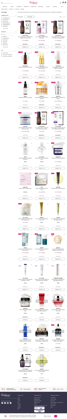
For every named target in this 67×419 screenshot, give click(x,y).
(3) (6, 23)
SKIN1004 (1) (5, 40)
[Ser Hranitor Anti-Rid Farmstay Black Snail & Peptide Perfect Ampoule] (58, 330)
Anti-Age (22, 9)
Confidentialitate (53, 397)
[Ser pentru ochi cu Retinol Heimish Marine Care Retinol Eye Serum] (25, 239)
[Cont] (60, 3)
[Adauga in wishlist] (31, 22)
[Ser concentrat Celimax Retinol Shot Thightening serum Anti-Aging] (42, 361)
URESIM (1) (5, 36)
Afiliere (52, 407)
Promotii (19, 400)
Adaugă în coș (25, 47)
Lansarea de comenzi (37, 397)
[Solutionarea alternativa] (41, 408)
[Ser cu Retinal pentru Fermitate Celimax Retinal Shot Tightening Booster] (58, 209)
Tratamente (17, 9)
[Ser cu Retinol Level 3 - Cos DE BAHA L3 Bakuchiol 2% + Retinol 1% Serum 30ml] (42, 118)
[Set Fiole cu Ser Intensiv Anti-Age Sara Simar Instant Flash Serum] (42, 57)
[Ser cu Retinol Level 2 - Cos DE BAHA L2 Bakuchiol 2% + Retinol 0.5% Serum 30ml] (58, 27)
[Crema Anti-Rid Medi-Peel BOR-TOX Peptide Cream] (25, 300)
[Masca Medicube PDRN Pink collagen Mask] (25, 179)
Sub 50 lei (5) (5, 53)
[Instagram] (5, 403)
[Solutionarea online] (41, 411)
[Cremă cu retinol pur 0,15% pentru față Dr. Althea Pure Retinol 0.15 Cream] (25, 270)
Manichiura (40, 6)
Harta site (35, 403)
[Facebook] (2, 403)
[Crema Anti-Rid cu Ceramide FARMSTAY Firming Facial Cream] (58, 300)
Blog (62, 6)
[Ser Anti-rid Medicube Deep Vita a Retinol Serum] (58, 179)
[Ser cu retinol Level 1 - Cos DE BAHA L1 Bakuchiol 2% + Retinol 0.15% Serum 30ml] (25, 27)
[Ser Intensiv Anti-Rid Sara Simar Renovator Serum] (25, 57)
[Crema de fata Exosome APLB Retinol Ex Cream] (42, 179)
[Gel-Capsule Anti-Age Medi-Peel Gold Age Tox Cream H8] (42, 88)
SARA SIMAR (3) (6, 38)
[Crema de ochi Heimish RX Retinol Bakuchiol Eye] (58, 148)
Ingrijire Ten (11, 9)
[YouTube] (8, 403)
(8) (5, 26)
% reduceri (5, 6)
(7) (5, 21)
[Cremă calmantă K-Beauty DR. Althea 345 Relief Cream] (42, 148)
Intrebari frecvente (37, 402)
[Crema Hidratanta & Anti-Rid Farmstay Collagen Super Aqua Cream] (25, 118)
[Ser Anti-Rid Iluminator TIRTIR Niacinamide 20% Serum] (25, 148)
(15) (6, 18)
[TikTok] (11, 403)
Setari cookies (53, 400)
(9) (6, 24)
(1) (6, 19)
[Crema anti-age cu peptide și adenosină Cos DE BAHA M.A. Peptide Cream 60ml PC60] (58, 118)
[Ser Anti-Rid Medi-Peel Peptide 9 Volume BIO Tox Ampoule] (58, 88)
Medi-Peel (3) (5, 44)
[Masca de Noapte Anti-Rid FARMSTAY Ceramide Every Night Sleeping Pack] (42, 300)
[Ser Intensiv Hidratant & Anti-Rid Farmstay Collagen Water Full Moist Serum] (25, 330)
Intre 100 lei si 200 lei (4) (7, 56)
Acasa (19, 397)
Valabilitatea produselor (37, 400)
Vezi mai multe (5, 28)
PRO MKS (19, 403)
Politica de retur (53, 405)
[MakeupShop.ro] (33, 2)
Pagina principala (4, 9)
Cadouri (48, 6)
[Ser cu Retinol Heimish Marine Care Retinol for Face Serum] (42, 239)
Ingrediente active (4, 15)
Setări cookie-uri (47, 416)
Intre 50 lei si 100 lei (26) (7, 54)
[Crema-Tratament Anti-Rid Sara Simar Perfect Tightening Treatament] (58, 57)
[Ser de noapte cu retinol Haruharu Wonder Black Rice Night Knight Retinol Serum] (58, 270)
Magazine (19, 407)
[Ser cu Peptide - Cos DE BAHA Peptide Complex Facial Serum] (42, 27)
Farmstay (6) (5, 43)
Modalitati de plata (37, 399)
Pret (2, 50)
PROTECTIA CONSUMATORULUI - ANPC (40, 405)
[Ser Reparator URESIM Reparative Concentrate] (25, 88)
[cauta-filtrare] (1, 34)
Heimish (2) (5, 41)
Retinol (19, 408)
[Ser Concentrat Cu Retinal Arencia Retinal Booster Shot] (42, 209)
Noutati (19, 399)
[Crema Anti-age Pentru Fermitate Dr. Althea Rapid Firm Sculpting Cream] (25, 209)
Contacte (19, 405)
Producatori (3, 31)
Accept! (55, 416)
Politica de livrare (53, 403)
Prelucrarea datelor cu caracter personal (57, 402)
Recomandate (29, 16)
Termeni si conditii (53, 399)
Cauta (7, 2)
